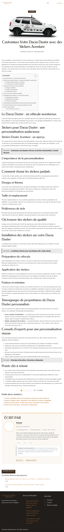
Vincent (19, 423)
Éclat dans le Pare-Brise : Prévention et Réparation (21, 405)
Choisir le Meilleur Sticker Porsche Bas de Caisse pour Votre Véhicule (27, 398)
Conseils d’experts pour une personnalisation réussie (18, 105)
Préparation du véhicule (12, 97)
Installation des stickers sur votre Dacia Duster (16, 95)
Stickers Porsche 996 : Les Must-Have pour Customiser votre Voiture (27, 403)
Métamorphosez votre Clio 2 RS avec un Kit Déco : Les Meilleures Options (27, 479)
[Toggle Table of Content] (35, 75)
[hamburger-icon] (48, 3)
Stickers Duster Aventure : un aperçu (15, 82)
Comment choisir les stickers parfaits (14, 86)
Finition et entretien (11, 101)
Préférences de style (11, 91)
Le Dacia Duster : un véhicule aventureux (15, 78)
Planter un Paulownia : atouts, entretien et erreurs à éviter (33, 513)
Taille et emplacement (12, 89)
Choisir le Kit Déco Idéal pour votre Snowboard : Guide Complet (24, 485)
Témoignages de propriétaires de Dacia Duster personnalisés (20, 103)
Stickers (32, 11)
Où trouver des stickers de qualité (13, 93)
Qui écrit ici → (20, 460)
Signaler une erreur (31, 460)
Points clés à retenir (9, 107)
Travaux (31, 443)
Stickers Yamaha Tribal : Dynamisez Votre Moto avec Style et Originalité (28, 400)
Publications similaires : (14, 109)
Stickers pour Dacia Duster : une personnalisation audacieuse (20, 80)
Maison (18, 443)
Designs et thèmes (11, 88)
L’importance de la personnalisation (15, 84)
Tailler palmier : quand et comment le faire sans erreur (33, 521)
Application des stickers (12, 99)
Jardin (24, 443)
